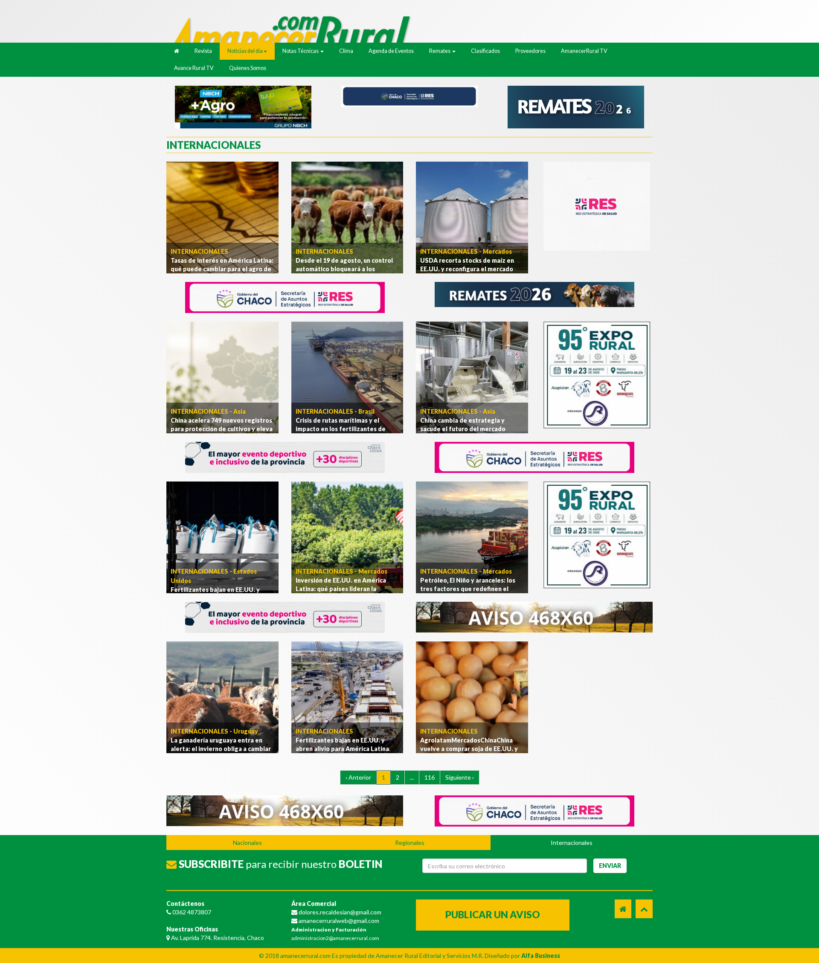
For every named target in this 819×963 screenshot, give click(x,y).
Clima (346, 51)
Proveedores (530, 51)
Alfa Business (540, 955)
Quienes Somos (247, 68)
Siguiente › (459, 777)
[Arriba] (644, 908)
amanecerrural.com (305, 955)
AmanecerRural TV (584, 51)
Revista (203, 51)
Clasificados (485, 51)
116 (429, 777)
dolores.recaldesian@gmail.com (339, 912)
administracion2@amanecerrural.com (335, 938)
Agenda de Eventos (391, 51)
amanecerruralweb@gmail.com (338, 920)
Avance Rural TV (194, 68)
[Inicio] (294, 33)
